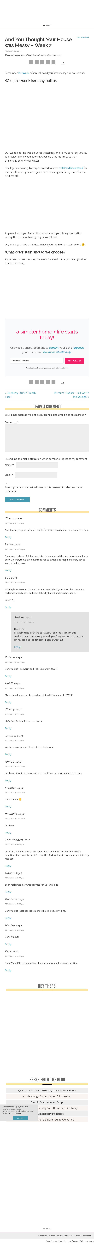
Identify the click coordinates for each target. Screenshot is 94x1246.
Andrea (19, 617)
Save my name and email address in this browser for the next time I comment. (44, 489)
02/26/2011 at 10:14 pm (15, 818)
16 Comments (83, 37)
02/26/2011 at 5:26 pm (14, 930)
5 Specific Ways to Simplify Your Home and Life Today (47, 1108)
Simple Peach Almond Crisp (47, 1102)
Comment (11, 422)
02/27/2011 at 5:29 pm (14, 714)
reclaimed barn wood (71, 168)
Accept (20, 1118)
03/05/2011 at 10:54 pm (15, 549)
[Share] (31, 62)
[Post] (42, 62)
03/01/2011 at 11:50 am (15, 582)
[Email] (53, 62)
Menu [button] (48, 25)
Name (9, 465)
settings (18, 1113)
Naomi (9, 873)
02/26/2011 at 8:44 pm (14, 878)
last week (23, 73)
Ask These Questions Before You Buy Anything (47, 1119)
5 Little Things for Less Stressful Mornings (47, 1096)
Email (9, 474)
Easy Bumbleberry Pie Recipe (47, 1113)
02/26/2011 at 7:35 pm (14, 904)
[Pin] (37, 62)
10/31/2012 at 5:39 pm (14, 523)
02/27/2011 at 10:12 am (15, 766)
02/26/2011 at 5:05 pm (14, 956)
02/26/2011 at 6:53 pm (14, 844)
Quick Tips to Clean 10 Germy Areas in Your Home (47, 1090)
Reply (8, 537)
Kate (8, 951)
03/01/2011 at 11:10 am (15, 662)
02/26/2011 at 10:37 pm (15, 792)
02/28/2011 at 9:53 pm (14, 688)
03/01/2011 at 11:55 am (24, 622)
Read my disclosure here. (49, 55)
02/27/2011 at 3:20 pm (14, 740)
